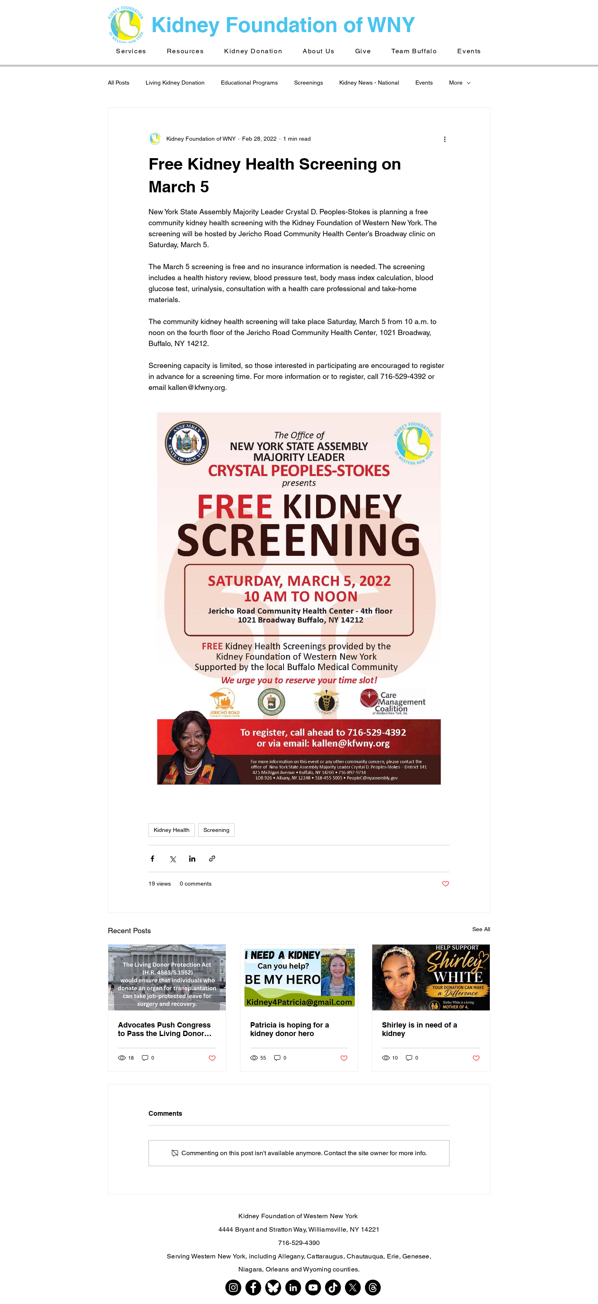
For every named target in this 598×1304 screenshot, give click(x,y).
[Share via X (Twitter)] (172, 858)
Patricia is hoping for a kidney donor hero (289, 1029)
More (456, 82)
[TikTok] (333, 1287)
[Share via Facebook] (152, 858)
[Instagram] (233, 1287)
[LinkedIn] (293, 1287)
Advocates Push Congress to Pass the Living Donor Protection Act (164, 1029)
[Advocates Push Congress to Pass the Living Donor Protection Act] (167, 977)
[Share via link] (212, 858)
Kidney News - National (369, 82)
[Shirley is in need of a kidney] (431, 977)
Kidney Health (172, 830)
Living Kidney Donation (175, 82)
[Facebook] (253, 1287)
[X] (353, 1287)
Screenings (308, 82)
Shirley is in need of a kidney (419, 1029)
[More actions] (445, 139)
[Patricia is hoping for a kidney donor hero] (299, 977)
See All (481, 929)
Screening (216, 830)
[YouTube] (313, 1287)
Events (424, 82)
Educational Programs (249, 82)
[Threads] (373, 1287)
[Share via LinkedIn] (192, 858)
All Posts (118, 82)
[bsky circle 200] (273, 1287)
